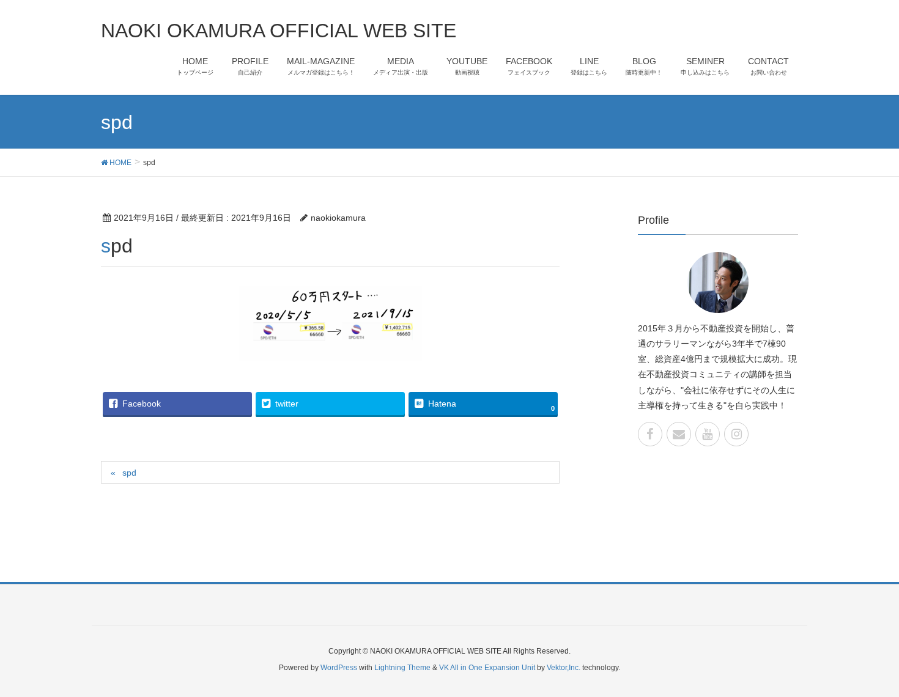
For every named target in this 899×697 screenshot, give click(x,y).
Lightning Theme (402, 667)
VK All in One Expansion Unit (487, 667)
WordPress (338, 667)
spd (129, 473)
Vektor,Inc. (563, 667)
